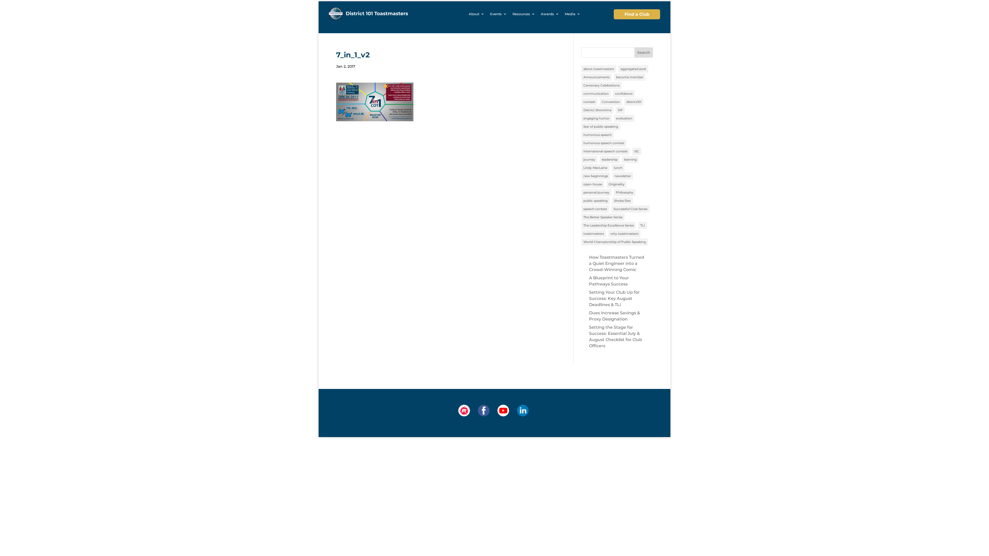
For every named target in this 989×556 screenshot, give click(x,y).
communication (596, 93)
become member (629, 77)
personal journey (596, 192)
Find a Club (637, 14)
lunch (618, 168)
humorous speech (597, 135)
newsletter (623, 176)
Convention (611, 102)
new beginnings (595, 176)
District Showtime (597, 110)
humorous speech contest (603, 143)
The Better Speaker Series (603, 217)
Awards (547, 14)
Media (570, 14)
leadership (610, 159)
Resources (521, 14)
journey (589, 159)
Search (643, 52)
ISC (636, 151)
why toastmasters (624, 234)
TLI (642, 225)
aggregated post (633, 69)
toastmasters (593, 234)
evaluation (624, 118)
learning (630, 159)
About (474, 14)
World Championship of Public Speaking (614, 242)
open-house (592, 184)
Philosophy (624, 192)
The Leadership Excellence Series (608, 225)
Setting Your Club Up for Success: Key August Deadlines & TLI (614, 298)
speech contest (595, 209)
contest (589, 102)
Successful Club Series (630, 209)
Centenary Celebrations (601, 85)
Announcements (596, 77)
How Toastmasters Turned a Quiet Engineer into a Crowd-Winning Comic (616, 263)
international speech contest (605, 151)
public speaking (595, 201)
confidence (624, 93)
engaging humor (596, 118)
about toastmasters (598, 69)
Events (496, 14)
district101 (633, 102)
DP (620, 110)
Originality (617, 184)
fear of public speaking (600, 126)
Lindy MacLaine (595, 168)
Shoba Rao (622, 201)
